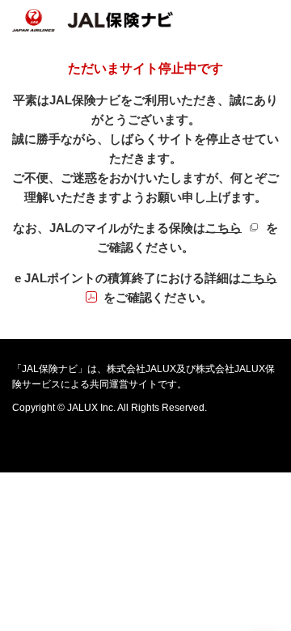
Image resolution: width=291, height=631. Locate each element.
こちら (235, 228)
